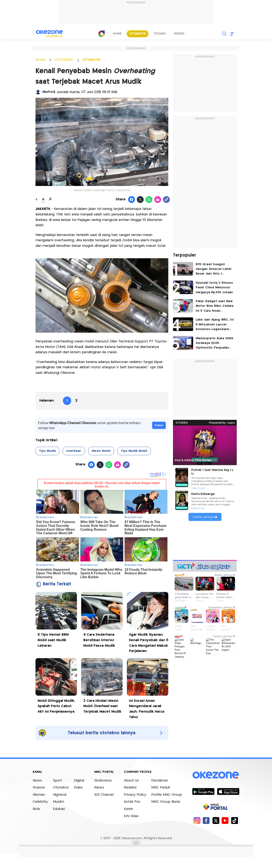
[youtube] (225, 820)
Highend (59, 794)
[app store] (228, 791)
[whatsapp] (149, 200)
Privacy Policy (135, 794)
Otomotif (137, 33)
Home (117, 33)
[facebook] (206, 820)
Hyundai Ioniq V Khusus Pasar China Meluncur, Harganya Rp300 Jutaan (214, 287)
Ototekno (61, 787)
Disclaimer (159, 780)
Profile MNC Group (166, 794)
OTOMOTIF (91, 59)
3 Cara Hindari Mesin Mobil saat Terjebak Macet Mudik (102, 706)
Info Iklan (131, 816)
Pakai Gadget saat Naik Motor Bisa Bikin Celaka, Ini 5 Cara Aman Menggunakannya (215, 306)
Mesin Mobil (101, 450)
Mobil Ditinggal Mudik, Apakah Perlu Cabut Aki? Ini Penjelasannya (56, 706)
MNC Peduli (160, 787)
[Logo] (101, 33)
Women (39, 794)
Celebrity (40, 801)
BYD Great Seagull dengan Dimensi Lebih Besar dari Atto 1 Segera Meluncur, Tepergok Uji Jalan (214, 269)
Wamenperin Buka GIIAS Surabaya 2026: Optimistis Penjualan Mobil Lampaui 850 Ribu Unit (215, 343)
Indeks (179, 33)
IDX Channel (104, 794)
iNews (99, 787)
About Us (131, 780)
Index (78, 787)
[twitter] (215, 820)
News (37, 780)
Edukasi (59, 809)
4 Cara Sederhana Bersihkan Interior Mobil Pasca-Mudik (99, 640)
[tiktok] (234, 820)
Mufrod (48, 92)
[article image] (183, 269)
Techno (160, 33)
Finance (39, 787)
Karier (128, 809)
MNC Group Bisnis (165, 801)
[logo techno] (49, 33)
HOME (40, 59)
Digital (79, 780)
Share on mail (157, 200)
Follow (159, 425)
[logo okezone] (216, 775)
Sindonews (103, 780)
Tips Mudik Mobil (134, 450)
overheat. (73, 450)
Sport (57, 780)
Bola (36, 809)
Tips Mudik (47, 450)
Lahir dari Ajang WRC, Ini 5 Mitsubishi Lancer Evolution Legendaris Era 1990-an (215, 325)
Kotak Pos (132, 801)
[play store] (203, 791)
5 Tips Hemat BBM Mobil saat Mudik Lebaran (53, 640)
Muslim (58, 801)
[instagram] (196, 820)
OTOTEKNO (64, 59)
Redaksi (130, 787)
